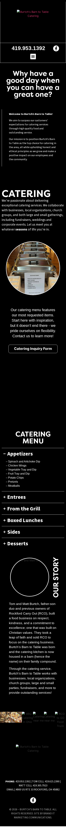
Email (10, 789)
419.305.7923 (40, 785)
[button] (33, 56)
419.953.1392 (23, 781)
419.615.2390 (52, 781)
